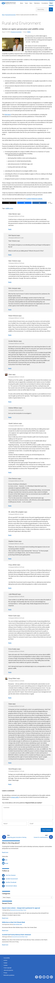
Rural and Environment (10, 14)
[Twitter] (40, 977)
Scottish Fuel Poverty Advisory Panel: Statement (16, 934)
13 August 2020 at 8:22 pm (15, 410)
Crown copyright (7, 967)
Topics (26, 3)
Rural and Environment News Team (18, 910)
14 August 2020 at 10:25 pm (16, 263)
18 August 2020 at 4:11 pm (15, 237)
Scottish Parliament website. (34, 198)
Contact (5, 962)
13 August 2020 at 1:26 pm (15, 543)
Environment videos (11, 886)
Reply (9, 229)
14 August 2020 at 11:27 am (16, 318)
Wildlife (29, 32)
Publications (37, 3)
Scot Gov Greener (11, 875)
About (21, 3)
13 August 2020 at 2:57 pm (15, 481)
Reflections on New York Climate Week (13, 922)
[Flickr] (43, 977)
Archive (5, 960)
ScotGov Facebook (11, 882)
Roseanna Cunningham (16, 32)
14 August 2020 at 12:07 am (16, 343)
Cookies (5, 965)
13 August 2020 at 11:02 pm (16, 376)
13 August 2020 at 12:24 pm (16, 680)
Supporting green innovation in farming (16, 837)
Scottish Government (12, 879)
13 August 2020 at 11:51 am (16, 771)
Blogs (51, 3)
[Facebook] (36, 977)
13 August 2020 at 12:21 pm (16, 706)
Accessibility (7, 957)
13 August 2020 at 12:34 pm (16, 651)
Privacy (5, 972)
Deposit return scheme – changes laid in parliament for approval (21, 908)
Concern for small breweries (41, 837)
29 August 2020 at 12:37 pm (16, 216)
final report (8, 114)
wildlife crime (9, 208)
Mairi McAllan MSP (18, 924)
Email (6, 863)
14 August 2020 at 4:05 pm (15, 290)
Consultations (44, 3)
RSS (6, 860)
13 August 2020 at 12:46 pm (16, 596)
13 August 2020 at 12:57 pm (16, 567)
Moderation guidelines (9, 975)
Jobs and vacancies (8, 970)
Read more (5, 852)
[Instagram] (51, 977)
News (31, 3)
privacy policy (15, 797)
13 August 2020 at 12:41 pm (16, 618)
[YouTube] (47, 977)
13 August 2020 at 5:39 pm (15, 425)
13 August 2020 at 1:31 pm (15, 514)
